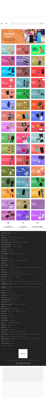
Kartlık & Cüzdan (16, 295)
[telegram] (29, 363)
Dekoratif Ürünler (23, 304)
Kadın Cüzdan (37, 334)
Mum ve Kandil (9, 284)
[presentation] (7, 36)
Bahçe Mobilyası (18, 322)
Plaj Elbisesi (18, 276)
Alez (29, 287)
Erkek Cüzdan (16, 334)
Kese (36, 267)
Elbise (14, 276)
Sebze (12, 297)
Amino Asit (17, 274)
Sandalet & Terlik (19, 338)
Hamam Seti (32, 267)
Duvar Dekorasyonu (33, 283)
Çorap (9, 327)
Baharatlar (10, 311)
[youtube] (21, 363)
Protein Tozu (11, 274)
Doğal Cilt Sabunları (10, 292)
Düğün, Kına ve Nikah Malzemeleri (16, 253)
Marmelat (12, 269)
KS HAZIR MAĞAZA (25, 360)
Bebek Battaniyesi (24, 242)
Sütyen (12, 331)
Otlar (14, 311)
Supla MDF (16, 283)
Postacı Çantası (38, 338)
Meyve (8, 297)
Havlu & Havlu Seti (8, 267)
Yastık (20, 281)
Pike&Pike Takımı (4, 288)
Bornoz (14, 267)
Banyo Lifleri (40, 267)
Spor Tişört (9, 278)
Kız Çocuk (14, 244)
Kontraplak (40, 283)
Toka (21, 295)
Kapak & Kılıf (8, 340)
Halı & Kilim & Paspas (10, 281)
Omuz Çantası (31, 334)
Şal (7, 306)
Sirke (18, 297)
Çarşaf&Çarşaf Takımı (23, 287)
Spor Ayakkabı (12, 338)
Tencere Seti (20, 272)
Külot (9, 331)
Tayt (9, 301)
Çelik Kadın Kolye (14, 336)
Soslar (15, 297)
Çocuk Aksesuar (12, 320)
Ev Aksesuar (3, 284)
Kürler (23, 311)
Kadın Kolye (8, 336)
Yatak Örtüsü (37, 287)
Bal (15, 269)
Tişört (21, 260)
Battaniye (16, 287)
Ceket (10, 318)
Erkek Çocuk (19, 244)
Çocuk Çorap (11, 315)
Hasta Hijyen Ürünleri (20, 237)
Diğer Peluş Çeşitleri (13, 239)
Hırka (14, 260)
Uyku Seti (10, 288)
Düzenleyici (9, 313)
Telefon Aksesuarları (15, 308)
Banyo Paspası (19, 267)
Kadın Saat (12, 265)
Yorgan (32, 287)
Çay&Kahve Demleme (13, 272)
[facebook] (16, 363)
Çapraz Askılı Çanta (24, 334)
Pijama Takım (12, 329)
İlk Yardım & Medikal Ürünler (17, 246)
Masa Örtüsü (36, 281)
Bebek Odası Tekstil (16, 242)
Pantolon (13, 301)
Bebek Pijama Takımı (11, 324)
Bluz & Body (25, 260)
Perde (16, 281)
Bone (10, 306)
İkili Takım (10, 276)
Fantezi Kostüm (11, 251)
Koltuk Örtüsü (30, 281)
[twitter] (23, 363)
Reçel (8, 269)
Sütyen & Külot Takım (18, 331)
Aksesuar (10, 249)
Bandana (10, 295)
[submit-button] (41, 23)
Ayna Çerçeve (25, 283)
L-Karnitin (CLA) (22, 274)
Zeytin (18, 269)
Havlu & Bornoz (14, 233)
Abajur (11, 262)
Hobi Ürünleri (10, 283)
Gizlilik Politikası (4, 345)
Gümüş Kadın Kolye (22, 336)
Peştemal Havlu (25, 267)
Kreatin (27, 274)
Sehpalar (7, 235)
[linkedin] (27, 363)
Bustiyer (17, 260)
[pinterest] (25, 363)
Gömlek (10, 260)
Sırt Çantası (11, 334)
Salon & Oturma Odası (10, 322)
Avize (8, 262)
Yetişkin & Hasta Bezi (11, 237)
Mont (13, 318)
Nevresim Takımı (11, 287)
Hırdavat (20, 283)
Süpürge (10, 258)
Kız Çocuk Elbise (15, 299)
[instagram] (19, 363)
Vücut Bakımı (12, 343)
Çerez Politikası (10, 345)
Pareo (6, 255)
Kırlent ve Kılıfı (24, 281)
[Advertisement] (23, 8)
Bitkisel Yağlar (18, 311)
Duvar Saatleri (16, 304)
